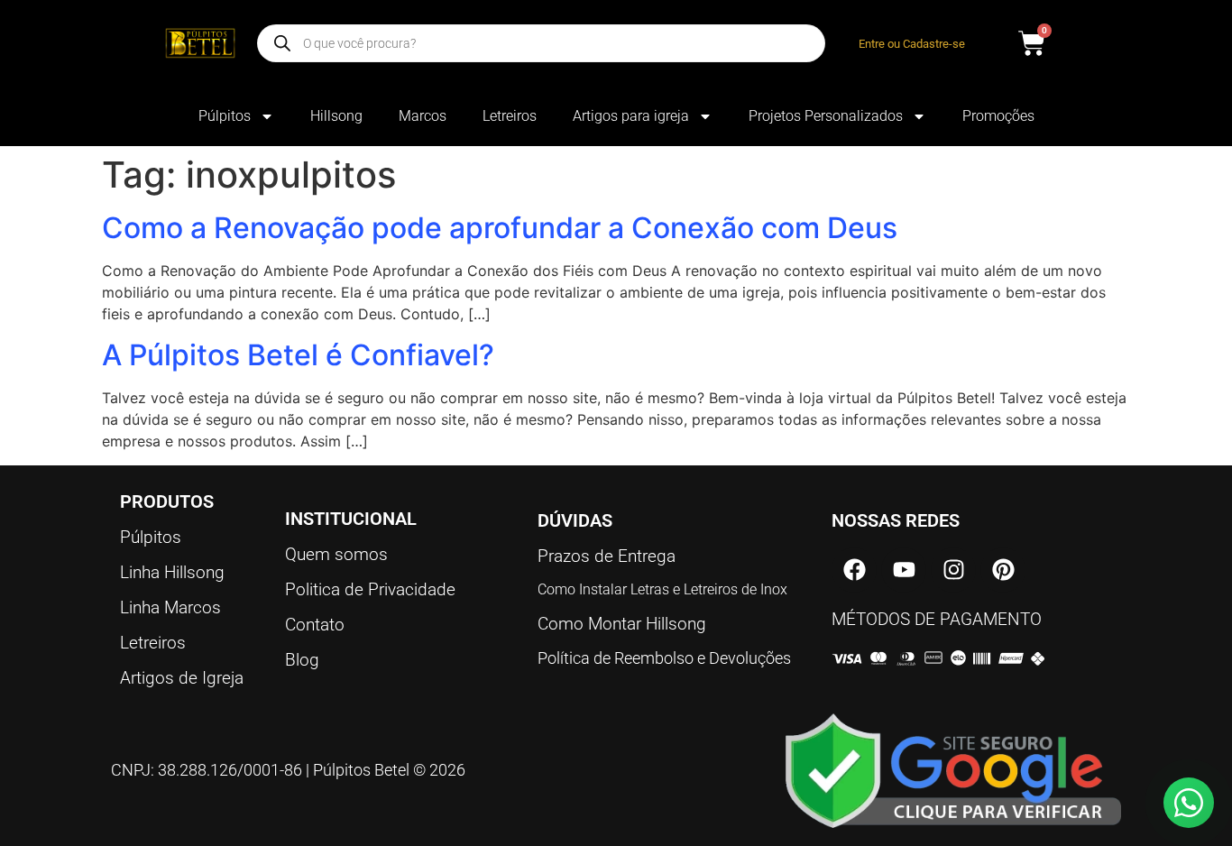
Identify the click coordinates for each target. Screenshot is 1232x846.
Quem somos (336, 554)
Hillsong (336, 115)
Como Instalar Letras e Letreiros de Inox (662, 589)
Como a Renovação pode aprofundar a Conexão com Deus (499, 227)
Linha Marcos (170, 607)
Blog (302, 659)
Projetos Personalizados (826, 115)
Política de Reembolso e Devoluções (664, 657)
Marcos (422, 115)
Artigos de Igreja (182, 677)
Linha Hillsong (172, 572)
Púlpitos (224, 115)
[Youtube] (903, 570)
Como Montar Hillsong (622, 623)
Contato (315, 624)
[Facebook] (854, 570)
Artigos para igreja (631, 115)
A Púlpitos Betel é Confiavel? (298, 354)
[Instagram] (953, 570)
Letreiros (510, 115)
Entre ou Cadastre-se (912, 44)
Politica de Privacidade (370, 589)
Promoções (998, 115)
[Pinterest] (1002, 570)
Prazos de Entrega (607, 556)
